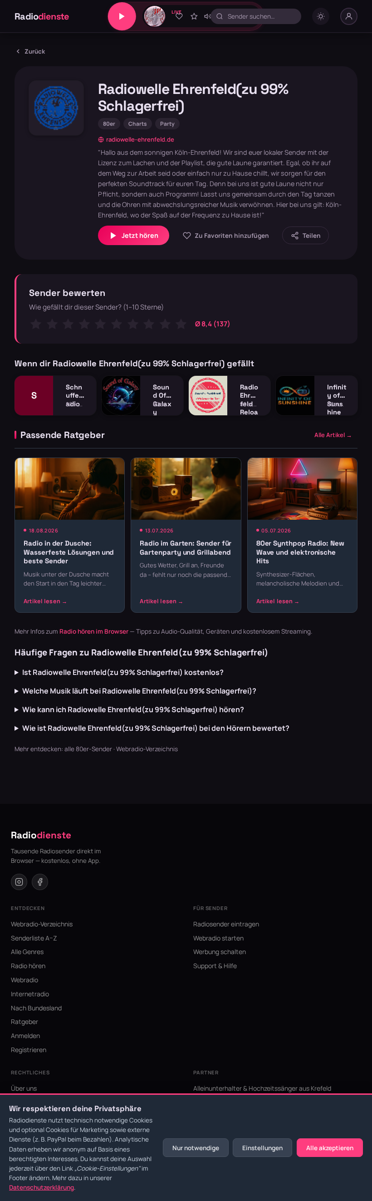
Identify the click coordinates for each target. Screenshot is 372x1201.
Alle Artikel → (333, 435)
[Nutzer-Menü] (348, 16)
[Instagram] (19, 882)
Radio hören (28, 965)
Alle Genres (27, 951)
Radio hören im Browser (93, 631)
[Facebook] (40, 882)
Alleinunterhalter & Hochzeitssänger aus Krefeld (262, 1088)
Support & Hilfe (215, 965)
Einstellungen (262, 1148)
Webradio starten (218, 938)
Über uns (24, 1088)
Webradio (24, 979)
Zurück (34, 51)
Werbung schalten (219, 951)
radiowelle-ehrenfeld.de (140, 139)
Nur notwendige (195, 1148)
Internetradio (30, 993)
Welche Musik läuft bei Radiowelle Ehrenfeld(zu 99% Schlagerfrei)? (139, 691)
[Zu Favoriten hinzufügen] (179, 16)
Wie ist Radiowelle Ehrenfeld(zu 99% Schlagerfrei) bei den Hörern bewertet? (155, 728)
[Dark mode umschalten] (320, 16)
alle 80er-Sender (88, 749)
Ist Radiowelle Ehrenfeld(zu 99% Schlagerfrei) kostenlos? (123, 672)
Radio (42, 16)
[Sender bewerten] (194, 16)
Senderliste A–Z (34, 938)
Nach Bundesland (36, 1008)
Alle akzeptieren (329, 1148)
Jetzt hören (140, 235)
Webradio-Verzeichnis (147, 749)
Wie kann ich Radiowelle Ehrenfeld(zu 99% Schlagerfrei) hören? (133, 709)
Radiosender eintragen (226, 924)
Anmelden (25, 1035)
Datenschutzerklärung (41, 1187)
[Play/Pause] (122, 16)
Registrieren (28, 1049)
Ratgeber (24, 1021)
